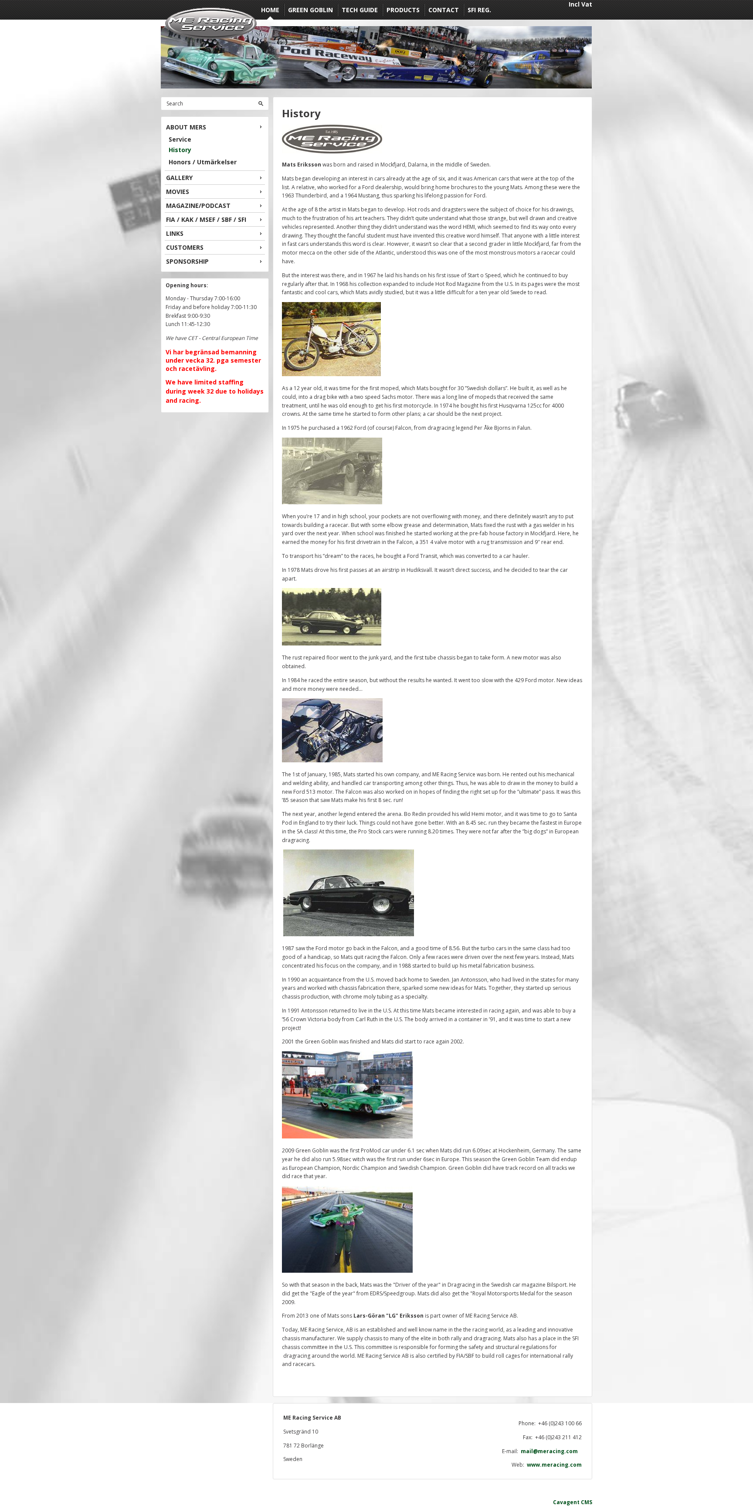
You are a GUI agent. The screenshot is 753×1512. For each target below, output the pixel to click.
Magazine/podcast (198, 205)
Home (270, 10)
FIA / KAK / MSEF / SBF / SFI (206, 219)
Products (403, 10)
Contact (443, 10)
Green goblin (310, 10)
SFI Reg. (479, 10)
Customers (185, 247)
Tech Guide (360, 10)
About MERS (186, 127)
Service (180, 139)
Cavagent (566, 1502)
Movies (177, 191)
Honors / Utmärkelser (203, 162)
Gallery (179, 177)
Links (174, 233)
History (180, 150)
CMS (586, 1502)
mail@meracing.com (551, 1451)
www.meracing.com (554, 1464)
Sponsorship (187, 261)
